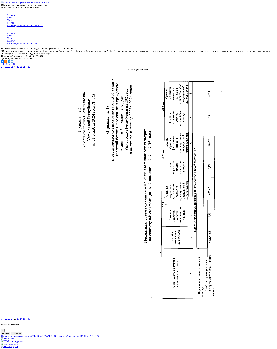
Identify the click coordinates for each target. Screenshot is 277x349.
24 (12, 66)
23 (9, 66)
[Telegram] (12, 61)
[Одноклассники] (5, 61)
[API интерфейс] (9, 346)
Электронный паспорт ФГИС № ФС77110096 (76, 336)
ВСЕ (14, 64)
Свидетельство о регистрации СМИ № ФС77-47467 (26, 336)
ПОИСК (11, 23)
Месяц (10, 20)
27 (21, 66)
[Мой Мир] (9, 61)
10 (4, 64)
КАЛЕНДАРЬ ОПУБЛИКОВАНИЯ (25, 25)
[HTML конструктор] (12, 341)
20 (7, 64)
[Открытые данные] (11, 344)
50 (10, 64)
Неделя (10, 17)
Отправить (16, 333)
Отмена (5, 333)
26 (18, 66)
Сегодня (11, 15)
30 (29, 66)
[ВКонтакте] (2, 61)
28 (24, 66)
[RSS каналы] (8, 338)
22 (6, 66)
